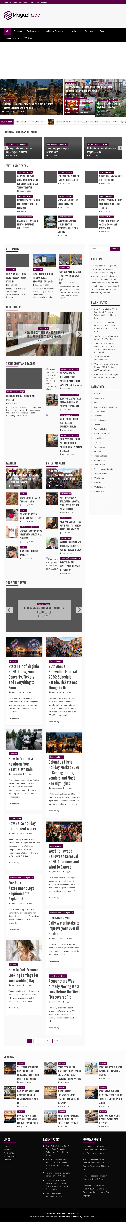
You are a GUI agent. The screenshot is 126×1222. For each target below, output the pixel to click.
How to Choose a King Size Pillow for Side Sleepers (109, 1119)
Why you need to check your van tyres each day (70, 275)
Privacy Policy (34, 2)
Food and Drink (100, 429)
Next (120, 148)
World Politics (100, 491)
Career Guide (15, 818)
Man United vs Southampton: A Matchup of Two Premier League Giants (79, 105)
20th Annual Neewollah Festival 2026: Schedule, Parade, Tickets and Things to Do (63, 676)
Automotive (13, 249)
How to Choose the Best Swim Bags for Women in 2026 (110, 1070)
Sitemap (44, 2)
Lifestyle (13, 753)
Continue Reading (14, 718)
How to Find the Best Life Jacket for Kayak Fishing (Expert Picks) (28, 1119)
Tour (102, 31)
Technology (32, 31)
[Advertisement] (63, 60)
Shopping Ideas (56, 756)
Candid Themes (90, 1216)
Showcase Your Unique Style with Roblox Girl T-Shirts (31, 534)
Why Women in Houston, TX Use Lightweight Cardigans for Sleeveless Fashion (23, 478)
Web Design (99, 478)
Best (96, 402)
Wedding (28, 38)
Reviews (89, 31)
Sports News (70, 97)
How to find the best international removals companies (43, 277)
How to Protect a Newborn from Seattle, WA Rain (21, 763)
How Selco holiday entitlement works (98, 122)
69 (48, 1040)
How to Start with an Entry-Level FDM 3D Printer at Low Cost (70, 402)
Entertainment (26, 527)
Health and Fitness (53, 31)
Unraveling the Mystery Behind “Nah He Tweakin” (70, 566)
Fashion (11, 463)
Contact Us (23, 2)
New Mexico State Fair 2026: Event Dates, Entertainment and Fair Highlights (44, 610)
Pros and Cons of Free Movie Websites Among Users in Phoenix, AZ (71, 525)
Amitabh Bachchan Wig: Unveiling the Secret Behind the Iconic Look (71, 545)
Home (6, 2)
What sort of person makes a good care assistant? (109, 224)
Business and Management (17, 144)
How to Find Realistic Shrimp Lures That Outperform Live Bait (68, 1119)
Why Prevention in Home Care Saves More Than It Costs (110, 204)
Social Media (99, 460)
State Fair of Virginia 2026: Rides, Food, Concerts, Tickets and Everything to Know (24, 676)
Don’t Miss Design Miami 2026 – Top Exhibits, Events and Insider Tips (44, 334)
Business (18, 31)
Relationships (99, 447)
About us (13, 2)
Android (97, 393)
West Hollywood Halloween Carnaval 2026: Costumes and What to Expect (106, 367)
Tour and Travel (16, 582)
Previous (6, 148)
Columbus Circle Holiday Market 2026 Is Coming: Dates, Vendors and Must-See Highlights (64, 772)
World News (11, 38)
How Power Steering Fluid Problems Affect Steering (17, 277)
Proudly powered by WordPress (43, 1216)
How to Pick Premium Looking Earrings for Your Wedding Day (24, 974)
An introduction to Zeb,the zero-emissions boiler (69, 422)
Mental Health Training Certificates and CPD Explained (28, 204)
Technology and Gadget (20, 363)
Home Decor (74, 31)
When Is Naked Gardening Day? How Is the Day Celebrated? (108, 107)
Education (64, 558)
